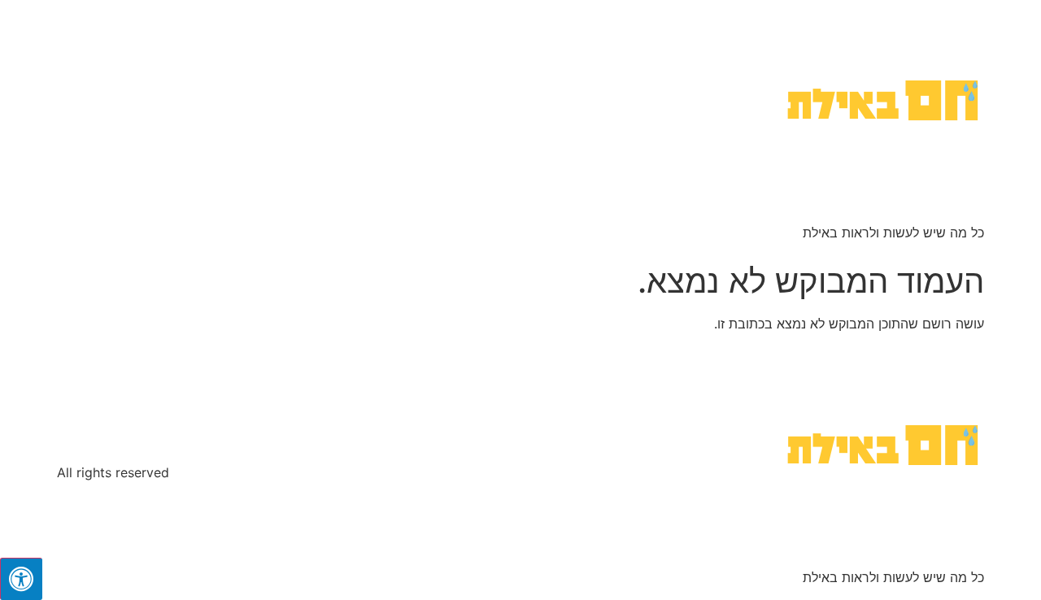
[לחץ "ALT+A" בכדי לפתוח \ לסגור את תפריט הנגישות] (21, 579)
